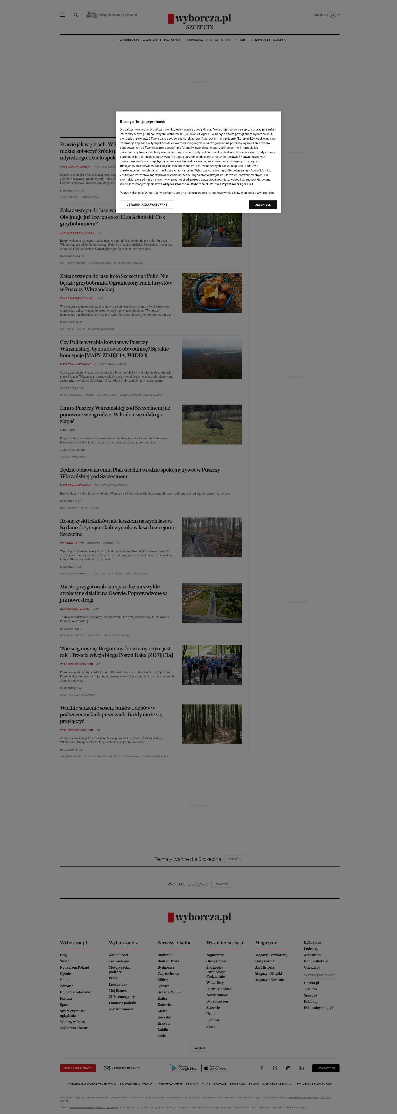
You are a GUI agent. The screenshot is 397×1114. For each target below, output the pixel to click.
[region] (198, 162)
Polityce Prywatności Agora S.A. (232, 184)
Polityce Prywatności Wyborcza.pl (184, 184)
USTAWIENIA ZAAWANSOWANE (147, 204)
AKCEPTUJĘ (263, 204)
